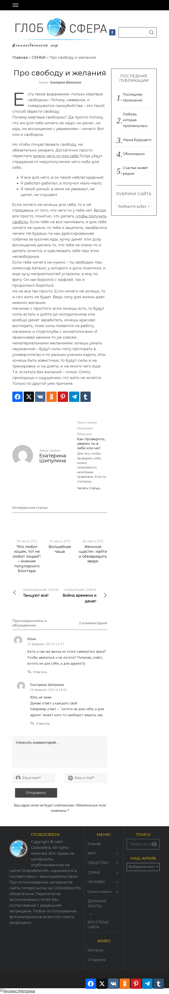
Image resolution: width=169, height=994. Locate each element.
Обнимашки (134, 154)
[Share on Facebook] (17, 397)
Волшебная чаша (60, 549)
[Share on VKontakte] (40, 397)
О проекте (97, 960)
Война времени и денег (79, 595)
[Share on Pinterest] (63, 397)
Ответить (40, 672)
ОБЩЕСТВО (98, 863)
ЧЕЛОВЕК (96, 882)
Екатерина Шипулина (65, 82)
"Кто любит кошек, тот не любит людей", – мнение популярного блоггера (27, 559)
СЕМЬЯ (39, 57)
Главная (20, 57)
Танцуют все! (41, 593)
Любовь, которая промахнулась (135, 120)
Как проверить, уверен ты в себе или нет (91, 443)
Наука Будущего (137, 140)
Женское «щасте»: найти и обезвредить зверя (92, 554)
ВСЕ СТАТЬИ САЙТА (98, 924)
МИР (92, 853)
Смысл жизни (99, 892)
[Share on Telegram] (74, 397)
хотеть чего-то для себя (56, 156)
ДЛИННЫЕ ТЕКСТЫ (97, 903)
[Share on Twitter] (29, 397)
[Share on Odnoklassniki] (51, 397)
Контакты (96, 950)
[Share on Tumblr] (85, 397)
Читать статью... (89, 488)
